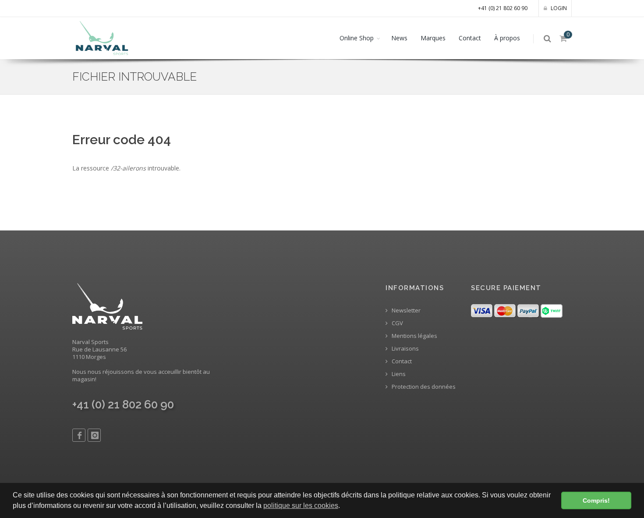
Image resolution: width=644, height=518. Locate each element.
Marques (433, 38)
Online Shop (357, 38)
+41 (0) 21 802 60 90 (502, 8)
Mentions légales (413, 336)
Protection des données (423, 386)
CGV (396, 323)
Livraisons (404, 348)
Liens (398, 374)
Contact (470, 38)
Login (558, 8)
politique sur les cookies (300, 505)
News (399, 38)
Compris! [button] (596, 500)
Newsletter (405, 310)
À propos (507, 38)
